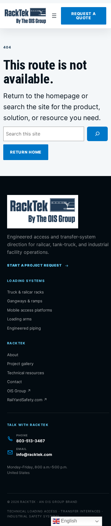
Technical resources (25, 372)
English (68, 520)
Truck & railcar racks (25, 292)
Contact (14, 381)
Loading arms (19, 319)
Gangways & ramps (24, 301)
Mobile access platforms (29, 310)
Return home (25, 152)
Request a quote (83, 15)
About (12, 354)
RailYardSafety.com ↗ (27, 399)
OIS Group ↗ (19, 390)
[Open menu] (54, 15)
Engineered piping (24, 328)
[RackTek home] (26, 16)
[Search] (97, 134)
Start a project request (34, 265)
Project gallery (20, 363)
